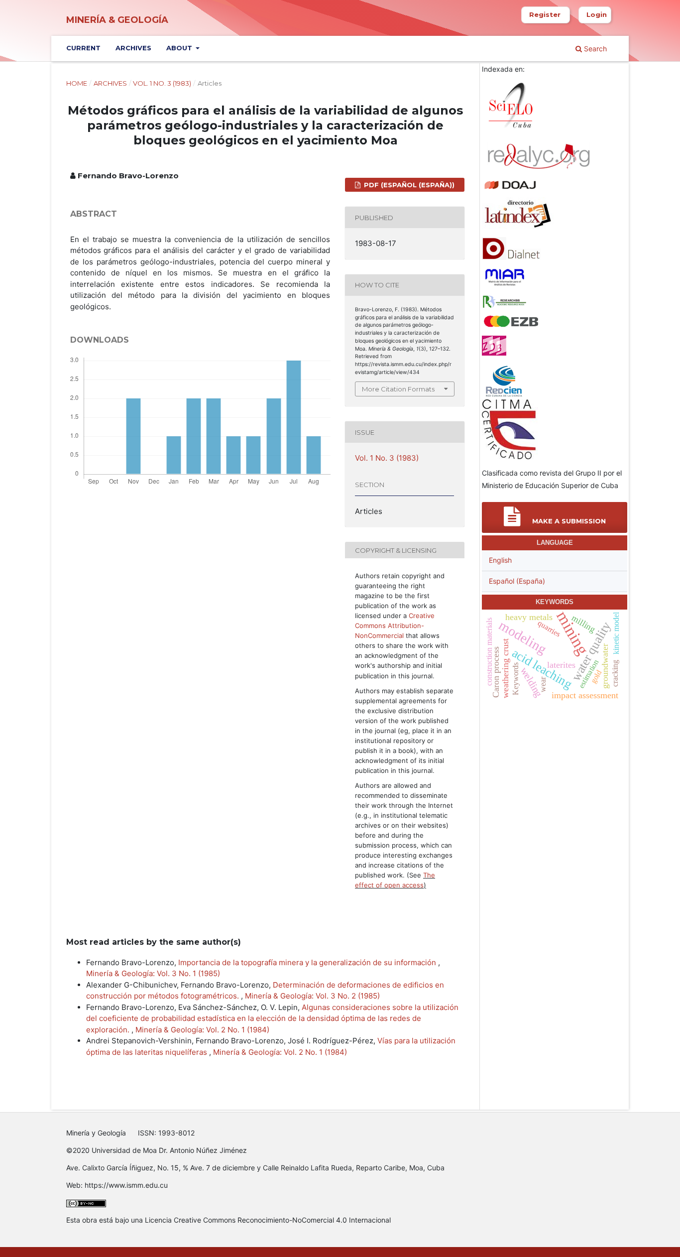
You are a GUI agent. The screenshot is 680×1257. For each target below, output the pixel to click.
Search (594, 48)
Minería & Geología (117, 19)
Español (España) (517, 581)
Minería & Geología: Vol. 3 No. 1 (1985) (153, 973)
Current (83, 48)
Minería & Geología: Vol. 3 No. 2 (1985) (312, 996)
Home (76, 83)
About (180, 48)
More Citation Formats (398, 389)
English (500, 560)
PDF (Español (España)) (408, 185)
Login (596, 14)
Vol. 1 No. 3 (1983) (162, 83)
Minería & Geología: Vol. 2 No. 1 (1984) (202, 1029)
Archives (133, 48)
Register (545, 14)
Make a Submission (568, 521)
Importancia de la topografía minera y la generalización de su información (308, 962)
